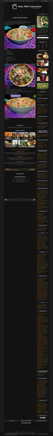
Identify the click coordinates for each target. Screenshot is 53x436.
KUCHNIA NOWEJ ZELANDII (39, 350)
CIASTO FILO (44, 285)
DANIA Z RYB (45, 182)
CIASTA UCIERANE (39, 283)
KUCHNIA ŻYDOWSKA (39, 368)
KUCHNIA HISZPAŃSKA (39, 333)
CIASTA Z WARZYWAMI (45, 284)
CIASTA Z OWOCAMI (39, 284)
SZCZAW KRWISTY (42, 204)
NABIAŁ (44, 127)
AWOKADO (38, 254)
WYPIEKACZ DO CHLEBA (44, 221)
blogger (46, 45)
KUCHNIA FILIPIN (44, 329)
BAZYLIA (38, 190)
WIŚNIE (46, 247)
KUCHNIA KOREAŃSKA (44, 341)
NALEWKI (44, 228)
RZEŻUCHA (45, 202)
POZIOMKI (42, 246)
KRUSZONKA (42, 388)
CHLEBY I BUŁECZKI (39, 214)
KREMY (41, 100)
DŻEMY (38, 118)
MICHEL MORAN (43, 408)
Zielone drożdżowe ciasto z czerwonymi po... (8, 145)
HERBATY (46, 191)
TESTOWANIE (27, 149)
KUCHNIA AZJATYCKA (42, 174)
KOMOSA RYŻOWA (43, 194)
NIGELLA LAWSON (43, 409)
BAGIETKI (38, 213)
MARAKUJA (38, 242)
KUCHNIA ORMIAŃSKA (45, 351)
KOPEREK (38, 195)
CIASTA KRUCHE (44, 281)
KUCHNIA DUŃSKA (39, 328)
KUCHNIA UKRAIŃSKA (44, 362)
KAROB (41, 294)
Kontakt (22, 164)
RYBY (42, 185)
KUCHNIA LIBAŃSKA (44, 343)
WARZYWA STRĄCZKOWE (39, 271)
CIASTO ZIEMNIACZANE (39, 290)
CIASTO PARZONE (39, 288)
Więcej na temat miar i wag (22, 154)
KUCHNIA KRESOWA (44, 342)
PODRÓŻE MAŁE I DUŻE (39, 94)
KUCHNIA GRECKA (44, 184)
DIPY (37, 163)
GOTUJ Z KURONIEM (44, 405)
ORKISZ (46, 264)
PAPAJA (44, 244)
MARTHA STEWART (39, 408)
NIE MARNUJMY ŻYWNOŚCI (44, 263)
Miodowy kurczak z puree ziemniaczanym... (32, 146)
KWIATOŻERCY (42, 195)
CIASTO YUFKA (44, 289)
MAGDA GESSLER (39, 407)
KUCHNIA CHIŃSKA (39, 175)
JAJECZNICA (45, 125)
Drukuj (10, 127)
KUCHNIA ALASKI (45, 314)
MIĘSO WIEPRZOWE (39, 307)
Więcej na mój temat (43, 32)
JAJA (45, 153)
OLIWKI (43, 264)
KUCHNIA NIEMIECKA (39, 349)
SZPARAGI (44, 268)
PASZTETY (38, 167)
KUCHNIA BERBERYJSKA (39, 321)
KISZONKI (41, 118)
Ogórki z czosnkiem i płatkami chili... (24, 146)
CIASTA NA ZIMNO (39, 282)
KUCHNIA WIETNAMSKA (39, 363)
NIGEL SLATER (38, 409)
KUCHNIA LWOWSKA (44, 344)
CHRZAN (41, 190)
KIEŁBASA (38, 165)
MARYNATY (38, 119)
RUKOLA (42, 202)
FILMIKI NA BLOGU (43, 383)
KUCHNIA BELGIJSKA (45, 320)
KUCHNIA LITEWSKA (39, 344)
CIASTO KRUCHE (44, 286)
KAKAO (37, 228)
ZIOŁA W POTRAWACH (39, 147)
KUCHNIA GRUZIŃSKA (44, 331)
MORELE (44, 242)
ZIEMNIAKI (38, 273)
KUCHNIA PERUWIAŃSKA (39, 352)
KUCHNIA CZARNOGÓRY (39, 327)
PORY (41, 266)
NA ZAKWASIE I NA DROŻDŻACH (40, 389)
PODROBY (38, 308)
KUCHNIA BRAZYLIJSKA (39, 325)
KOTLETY (38, 166)
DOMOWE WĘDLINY (46, 134)
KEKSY (46, 294)
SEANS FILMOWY (45, 94)
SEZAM (46, 203)
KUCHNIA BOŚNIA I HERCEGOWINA (40, 324)
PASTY (45, 166)
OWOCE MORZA (38, 185)
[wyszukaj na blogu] (48, 1)
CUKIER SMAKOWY (45, 290)
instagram (42, 45)
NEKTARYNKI (38, 243)
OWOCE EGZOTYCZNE (39, 244)
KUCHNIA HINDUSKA (44, 332)
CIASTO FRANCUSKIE (39, 286)
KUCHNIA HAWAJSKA (39, 332)
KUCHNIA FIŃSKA (38, 330)
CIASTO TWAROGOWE (39, 289)
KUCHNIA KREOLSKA (39, 342)
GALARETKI (38, 293)
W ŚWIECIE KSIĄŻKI (39, 95)
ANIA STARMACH (38, 402)
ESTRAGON (40, 191)
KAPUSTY (38, 261)
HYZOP (37, 192)
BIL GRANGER (42, 402)
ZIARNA (46, 206)
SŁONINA (44, 308)
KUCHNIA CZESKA (44, 327)
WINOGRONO (42, 247)
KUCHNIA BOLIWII (39, 323)
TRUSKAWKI (38, 247)
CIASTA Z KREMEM (44, 283)
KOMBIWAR (38, 136)
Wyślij (30, 127)
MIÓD (37, 127)
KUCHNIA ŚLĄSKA (38, 366)
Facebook (23, 158)
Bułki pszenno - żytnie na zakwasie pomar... (8, 138)
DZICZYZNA (41, 305)
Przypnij (26, 127)
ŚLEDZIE (38, 168)
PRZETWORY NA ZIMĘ (39, 120)
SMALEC (41, 167)
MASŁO (45, 126)
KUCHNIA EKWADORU (39, 329)
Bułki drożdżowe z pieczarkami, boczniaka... (16, 138)
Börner (30, 22)
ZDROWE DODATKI (39, 397)
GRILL (37, 164)
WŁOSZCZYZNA (45, 271)
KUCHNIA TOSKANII (39, 361)
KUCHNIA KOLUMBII (39, 341)
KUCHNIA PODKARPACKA (39, 353)
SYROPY (43, 230)
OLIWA (37, 230)
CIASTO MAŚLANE (45, 287)
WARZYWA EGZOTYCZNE (39, 270)
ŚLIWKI (46, 248)
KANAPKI (44, 164)
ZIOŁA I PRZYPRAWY (39, 207)
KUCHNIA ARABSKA (39, 313)
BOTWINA (45, 254)
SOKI (40, 230)
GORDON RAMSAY (39, 405)
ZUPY (44, 100)
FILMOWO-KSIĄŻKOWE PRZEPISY (40, 384)
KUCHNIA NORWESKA (45, 349)
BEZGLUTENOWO (39, 107)
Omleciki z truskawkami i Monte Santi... (16, 146)
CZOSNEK (20, 19)
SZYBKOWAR (42, 136)
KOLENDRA (38, 194)
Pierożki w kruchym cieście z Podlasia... (24, 138)
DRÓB (37, 305)
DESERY (38, 292)
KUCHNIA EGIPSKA (44, 328)
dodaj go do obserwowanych (25, 180)
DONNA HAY (43, 403)
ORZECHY (42, 243)
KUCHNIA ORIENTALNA (39, 351)
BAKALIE (38, 153)
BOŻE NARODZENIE (39, 380)
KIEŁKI (16, 149)
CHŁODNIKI (38, 100)
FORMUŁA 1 (38, 385)
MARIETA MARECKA (44, 407)
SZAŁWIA (38, 204)
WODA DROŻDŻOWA (39, 221)
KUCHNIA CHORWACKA (44, 326)
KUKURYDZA (38, 263)
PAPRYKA (19, 149)
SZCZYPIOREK (38, 205)
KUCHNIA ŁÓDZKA (44, 155)
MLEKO (40, 127)
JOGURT (37, 126)
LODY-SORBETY (41, 126)
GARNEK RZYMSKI (39, 135)
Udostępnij (15, 127)
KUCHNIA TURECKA (39, 362)
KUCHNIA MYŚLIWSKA (44, 348)
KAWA (40, 228)
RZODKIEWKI (44, 267)
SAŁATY (43, 203)
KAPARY (38, 193)
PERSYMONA (38, 245)
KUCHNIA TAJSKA (44, 360)
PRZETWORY (42, 119)
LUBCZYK (46, 195)
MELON (41, 242)
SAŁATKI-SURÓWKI (22, 149)
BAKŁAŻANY (42, 254)
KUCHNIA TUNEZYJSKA (44, 361)
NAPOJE (38, 229)
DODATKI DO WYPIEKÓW (39, 215)
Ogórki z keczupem (43, 89)
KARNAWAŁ (40, 387)
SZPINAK (38, 269)
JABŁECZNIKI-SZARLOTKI (43, 293)
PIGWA (41, 245)
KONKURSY (44, 387)
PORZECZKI (38, 246)
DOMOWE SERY (38, 125)
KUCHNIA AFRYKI (44, 313)
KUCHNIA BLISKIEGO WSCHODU (40, 322)
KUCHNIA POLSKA (45, 154)
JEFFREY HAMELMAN (43, 406)
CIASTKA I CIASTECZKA (39, 285)
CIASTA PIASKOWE (44, 282)
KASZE (37, 174)
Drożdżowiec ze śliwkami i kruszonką (31, 138)
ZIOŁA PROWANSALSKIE (44, 207)
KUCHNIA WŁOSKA (39, 155)
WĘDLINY (38, 137)
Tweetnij (21, 127)
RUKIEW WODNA (38, 202)
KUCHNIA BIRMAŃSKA (45, 321)
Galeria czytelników (27, 159)
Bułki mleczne (43, 66)
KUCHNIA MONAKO (46, 347)
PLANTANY (45, 245)
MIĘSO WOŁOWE (44, 307)
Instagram (26, 158)
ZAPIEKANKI (41, 146)
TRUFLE (45, 269)
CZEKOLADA (44, 291)
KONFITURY (44, 118)
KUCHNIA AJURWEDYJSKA (39, 314)
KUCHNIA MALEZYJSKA (44, 345)
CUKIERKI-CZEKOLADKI (39, 291)
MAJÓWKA (45, 388)
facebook (39, 45)
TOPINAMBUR (42, 269)
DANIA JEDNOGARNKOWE (39, 134)
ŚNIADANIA (41, 168)
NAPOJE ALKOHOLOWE (42, 229)
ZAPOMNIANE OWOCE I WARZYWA (40, 206)
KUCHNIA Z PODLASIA (39, 365)
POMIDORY (38, 266)
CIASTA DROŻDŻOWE (39, 281)
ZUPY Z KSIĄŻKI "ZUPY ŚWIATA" (40, 101)
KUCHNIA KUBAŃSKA (39, 343)
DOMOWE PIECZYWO (41, 163)
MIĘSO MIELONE (42, 306)
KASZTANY (42, 261)
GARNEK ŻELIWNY (44, 135)
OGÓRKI (38, 264)
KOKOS (47, 193)
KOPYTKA (41, 154)
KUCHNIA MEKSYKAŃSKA (39, 347)
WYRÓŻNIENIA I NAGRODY (39, 396)
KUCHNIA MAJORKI (39, 345)
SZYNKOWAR (46, 136)
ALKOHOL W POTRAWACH (39, 227)
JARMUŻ (43, 192)
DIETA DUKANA (43, 107)
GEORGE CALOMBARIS (44, 404)
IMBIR (40, 192)
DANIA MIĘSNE (38, 304)
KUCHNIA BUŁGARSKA (45, 325)
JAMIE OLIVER (38, 406)
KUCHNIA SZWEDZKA (39, 360)
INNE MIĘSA (45, 305)
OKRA (40, 264)
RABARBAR (45, 246)
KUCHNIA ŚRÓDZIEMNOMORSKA (40, 367)
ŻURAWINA (38, 249)
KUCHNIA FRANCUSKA (44, 330)
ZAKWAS (38, 222)
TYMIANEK (43, 205)
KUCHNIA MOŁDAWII (39, 348)
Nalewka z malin (43, 81)
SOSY (25, 149)
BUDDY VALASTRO (39, 403)
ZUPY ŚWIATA (38, 102)
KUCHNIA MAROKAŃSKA (39, 346)
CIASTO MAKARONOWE (39, 287)
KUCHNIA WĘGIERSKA (39, 364)
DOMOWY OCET (38, 383)
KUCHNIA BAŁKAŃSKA (39, 320)
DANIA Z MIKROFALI (39, 381)
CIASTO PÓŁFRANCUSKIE (44, 288)
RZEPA (40, 267)
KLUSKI (37, 154)
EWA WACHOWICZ (39, 404)
